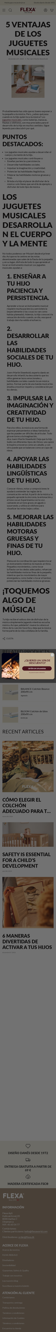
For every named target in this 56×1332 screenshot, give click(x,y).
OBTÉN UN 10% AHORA (37, 668)
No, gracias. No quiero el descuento (37, 672)
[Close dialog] (52, 655)
